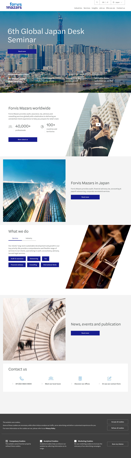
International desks (50, 265)
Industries (78, 8)
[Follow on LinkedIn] (65, 400)
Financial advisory (17, 265)
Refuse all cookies (117, 428)
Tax (45, 258)
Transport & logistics (18, 285)
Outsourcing (34, 258)
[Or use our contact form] (109, 381)
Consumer (11, 413)
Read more (22, 51)
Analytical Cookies (51, 441)
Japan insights (60, 413)
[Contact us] (21, 381)
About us (105, 413)
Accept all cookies (117, 422)
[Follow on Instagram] (74, 400)
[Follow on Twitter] (70, 400)
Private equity (36, 285)
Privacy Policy (50, 428)
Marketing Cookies (85, 441)
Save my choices (117, 444)
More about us (23, 139)
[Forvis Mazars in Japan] (98, 124)
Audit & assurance (17, 258)
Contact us (121, 8)
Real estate (15, 279)
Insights (95, 8)
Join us (102, 8)
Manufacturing (16, 273)
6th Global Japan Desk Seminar (46, 35)
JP (107, 2)
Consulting (33, 265)
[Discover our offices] (80, 381)
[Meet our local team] (51, 381)
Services (87, 8)
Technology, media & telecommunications (39, 279)
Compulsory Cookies (17, 441)
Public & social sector (34, 273)
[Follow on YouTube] (79, 400)
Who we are (110, 8)
